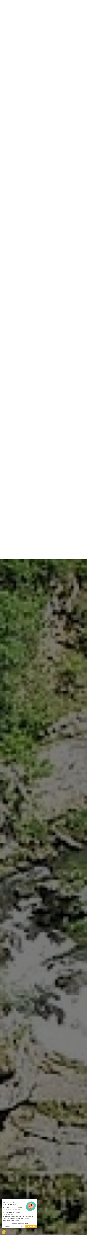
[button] (4, 1232)
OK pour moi (31, 1226)
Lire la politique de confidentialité (11, 1220)
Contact (66, 4)
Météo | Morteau (15, 4)
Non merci (7, 1226)
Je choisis (19, 1226)
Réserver (77, 4)
